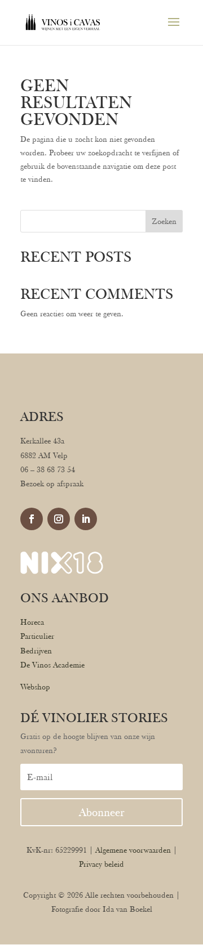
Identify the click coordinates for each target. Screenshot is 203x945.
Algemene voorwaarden (133, 849)
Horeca (32, 621)
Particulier (37, 636)
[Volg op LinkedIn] (85, 519)
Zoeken (164, 221)
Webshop (35, 686)
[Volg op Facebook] (31, 519)
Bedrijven (36, 650)
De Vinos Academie (52, 664)
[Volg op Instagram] (58, 519)
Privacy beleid (101, 863)
